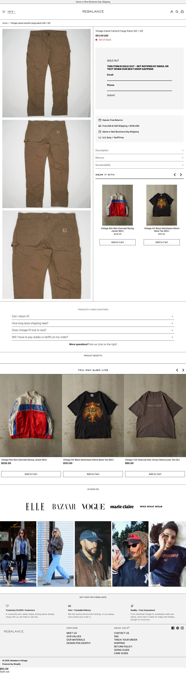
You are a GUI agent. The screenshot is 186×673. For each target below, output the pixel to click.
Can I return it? (20, 316)
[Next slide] (181, 175)
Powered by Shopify (11, 664)
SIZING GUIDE (121, 649)
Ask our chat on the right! (103, 344)
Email (110, 74)
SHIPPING (119, 643)
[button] (177, 11)
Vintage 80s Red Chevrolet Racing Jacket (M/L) (117, 229)
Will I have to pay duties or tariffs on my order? (40, 337)
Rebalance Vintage (18, 660)
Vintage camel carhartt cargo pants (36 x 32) (30, 23)
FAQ (116, 636)
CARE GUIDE (121, 653)
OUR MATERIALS (76, 639)
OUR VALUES (74, 636)
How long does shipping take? (30, 323)
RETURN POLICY (123, 646)
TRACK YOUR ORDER (125, 639)
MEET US (72, 633)
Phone (110, 85)
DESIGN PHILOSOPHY (79, 643)
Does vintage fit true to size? (29, 330)
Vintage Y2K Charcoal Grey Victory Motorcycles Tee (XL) (152, 459)
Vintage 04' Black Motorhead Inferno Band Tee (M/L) (161, 229)
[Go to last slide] (175, 175)
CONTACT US (121, 633)
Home (4, 23)
